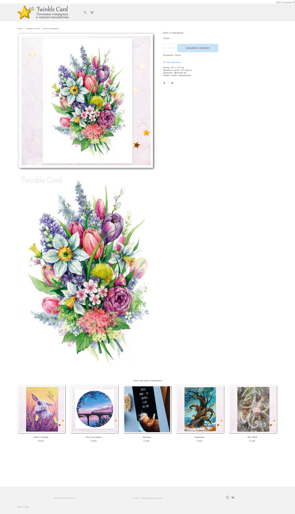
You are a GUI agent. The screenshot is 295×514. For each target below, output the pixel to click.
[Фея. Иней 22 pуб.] (253, 409)
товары (19, 28)
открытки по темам (33, 28)
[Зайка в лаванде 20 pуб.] (42, 409)
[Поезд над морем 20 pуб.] (95, 409)
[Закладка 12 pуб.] (147, 409)
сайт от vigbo (23, 507)
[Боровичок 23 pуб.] (200, 409)
